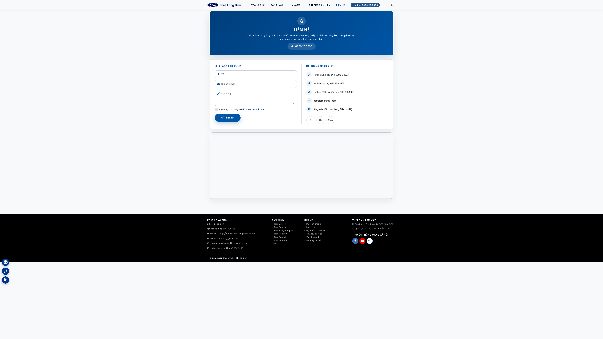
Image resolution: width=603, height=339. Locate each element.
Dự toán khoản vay (315, 230)
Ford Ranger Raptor (283, 230)
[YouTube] (320, 120)
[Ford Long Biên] (224, 5)
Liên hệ (340, 5)
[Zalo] (5, 262)
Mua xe (296, 5)
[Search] (392, 5)
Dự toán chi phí (313, 224)
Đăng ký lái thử (313, 240)
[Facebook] (310, 120)
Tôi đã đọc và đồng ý (242, 109)
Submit (229, 117)
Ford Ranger (280, 227)
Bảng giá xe (312, 227)
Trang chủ (258, 5)
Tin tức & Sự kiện (319, 5)
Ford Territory (280, 233)
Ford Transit (280, 237)
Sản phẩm (277, 5)
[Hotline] (5, 271)
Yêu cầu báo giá (314, 233)
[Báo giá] (5, 280)
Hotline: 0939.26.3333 (365, 5)
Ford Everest (280, 224)
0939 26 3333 (303, 46)
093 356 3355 (337, 83)
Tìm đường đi (312, 237)
